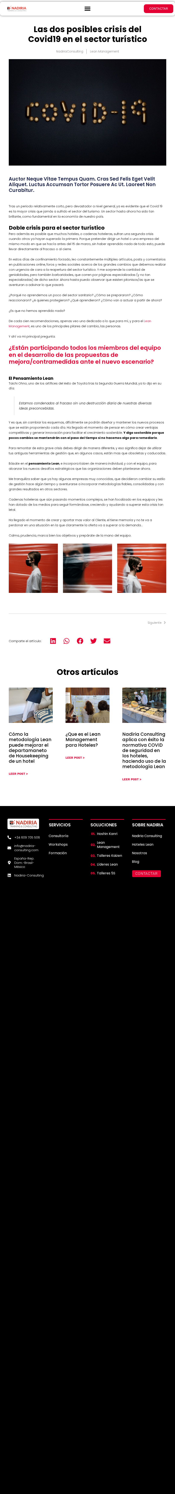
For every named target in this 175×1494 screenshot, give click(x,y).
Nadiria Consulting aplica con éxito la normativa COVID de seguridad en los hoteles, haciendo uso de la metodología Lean (144, 750)
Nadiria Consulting (147, 835)
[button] (87, 8)
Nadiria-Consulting (29, 875)
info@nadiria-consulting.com (26, 847)
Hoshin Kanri (107, 833)
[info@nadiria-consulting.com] (9, 848)
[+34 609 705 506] (9, 837)
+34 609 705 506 (27, 837)
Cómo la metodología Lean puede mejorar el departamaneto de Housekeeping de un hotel (30, 747)
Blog (135, 861)
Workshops (58, 844)
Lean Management (104, 51)
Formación (58, 853)
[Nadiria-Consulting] (9, 875)
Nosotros (139, 853)
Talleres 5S (106, 873)
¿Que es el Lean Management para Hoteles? (83, 739)
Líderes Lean (107, 864)
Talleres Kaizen (109, 855)
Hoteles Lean (142, 844)
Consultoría (58, 835)
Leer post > (18, 773)
